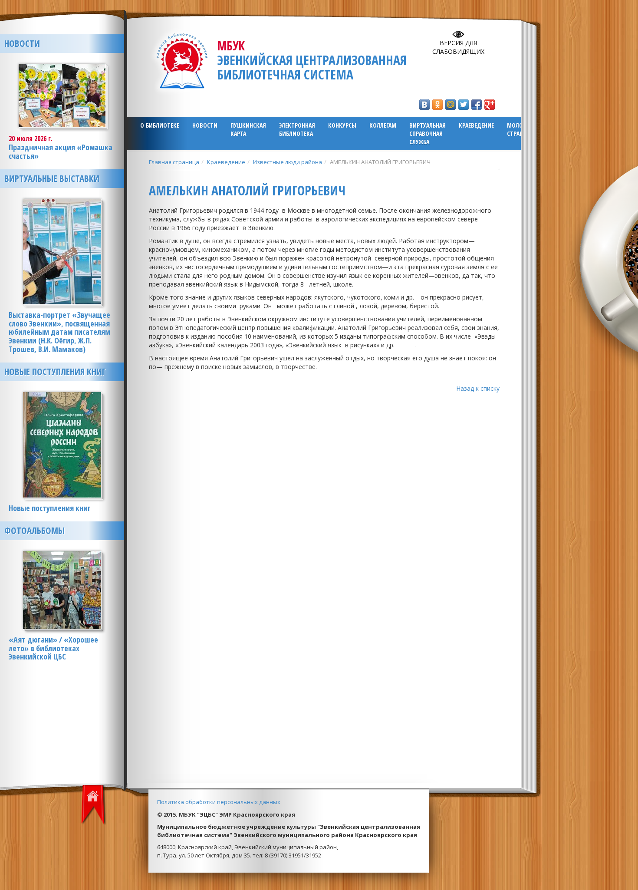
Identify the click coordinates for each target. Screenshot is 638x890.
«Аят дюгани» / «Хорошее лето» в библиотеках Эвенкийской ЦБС (53, 648)
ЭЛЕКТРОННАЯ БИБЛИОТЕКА (297, 129)
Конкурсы (342, 125)
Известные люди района (287, 162)
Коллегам (382, 125)
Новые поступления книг (54, 372)
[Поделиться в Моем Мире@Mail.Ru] (450, 104)
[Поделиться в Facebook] (476, 104)
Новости (204, 125)
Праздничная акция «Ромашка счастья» (60, 151)
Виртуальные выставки (51, 178)
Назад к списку (478, 388)
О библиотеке (159, 125)
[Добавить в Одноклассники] (437, 104)
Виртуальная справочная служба (427, 133)
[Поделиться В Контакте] (424, 104)
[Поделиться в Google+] (489, 104)
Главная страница (174, 162)
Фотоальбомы (34, 530)
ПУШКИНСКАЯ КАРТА (248, 129)
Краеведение (476, 125)
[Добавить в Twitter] (463, 104)
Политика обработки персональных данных (218, 802)
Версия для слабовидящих (458, 47)
